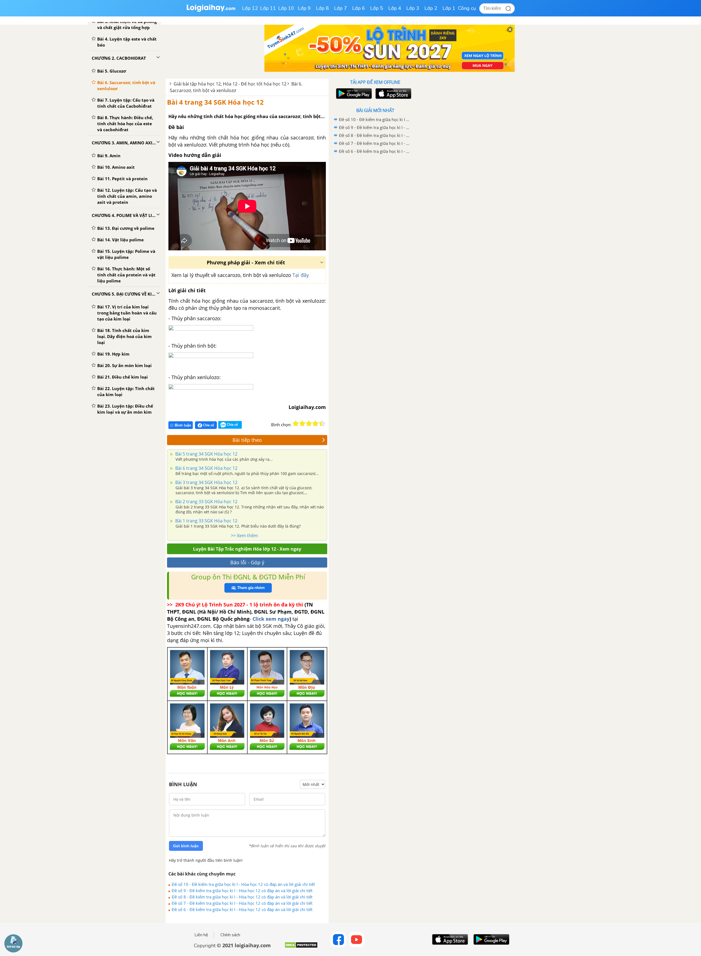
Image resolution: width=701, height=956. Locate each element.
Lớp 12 (250, 8)
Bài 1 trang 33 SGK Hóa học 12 (205, 521)
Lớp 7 (340, 8)
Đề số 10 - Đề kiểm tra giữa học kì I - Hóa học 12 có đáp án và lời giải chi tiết (243, 884)
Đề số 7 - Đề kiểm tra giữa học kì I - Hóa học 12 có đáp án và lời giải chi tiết (242, 903)
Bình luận (183, 425)
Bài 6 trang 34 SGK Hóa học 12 (205, 468)
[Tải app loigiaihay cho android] (353, 93)
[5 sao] (322, 423)
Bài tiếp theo (247, 440)
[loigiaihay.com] (210, 10)
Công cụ (467, 8)
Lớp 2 (430, 8)
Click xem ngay (270, 619)
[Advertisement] (375, 242)
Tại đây (300, 275)
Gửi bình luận (186, 846)
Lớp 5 (376, 8)
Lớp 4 (394, 8)
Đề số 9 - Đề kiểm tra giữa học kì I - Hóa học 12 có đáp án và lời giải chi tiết (242, 890)
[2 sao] (302, 423)
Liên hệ (201, 935)
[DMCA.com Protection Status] (301, 947)
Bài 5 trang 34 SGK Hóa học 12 (205, 454)
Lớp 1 (449, 8)
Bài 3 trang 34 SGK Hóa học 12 (205, 482)
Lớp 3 (412, 8)
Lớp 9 (304, 8)
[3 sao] (309, 423)
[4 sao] (315, 423)
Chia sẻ (208, 425)
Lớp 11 (268, 8)
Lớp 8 (322, 8)
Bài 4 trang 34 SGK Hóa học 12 (215, 102)
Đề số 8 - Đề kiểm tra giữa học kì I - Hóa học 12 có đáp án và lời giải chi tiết (242, 897)
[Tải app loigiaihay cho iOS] (393, 93)
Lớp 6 (358, 8)
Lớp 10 (286, 8)
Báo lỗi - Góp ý (247, 562)
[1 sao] (295, 423)
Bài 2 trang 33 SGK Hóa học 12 (205, 502)
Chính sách (230, 935)
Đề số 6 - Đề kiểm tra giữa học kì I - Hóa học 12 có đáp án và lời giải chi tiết (242, 909)
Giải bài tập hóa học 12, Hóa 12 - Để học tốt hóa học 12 (230, 84)
